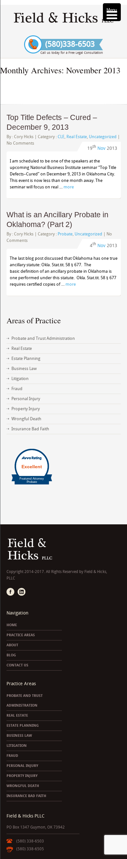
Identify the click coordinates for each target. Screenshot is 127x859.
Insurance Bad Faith (30, 428)
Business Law (24, 368)
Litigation (20, 378)
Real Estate (76, 136)
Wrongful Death (26, 418)
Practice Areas (21, 635)
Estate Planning (25, 358)
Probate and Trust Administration (43, 338)
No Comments (20, 143)
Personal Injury (25, 398)
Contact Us (17, 665)
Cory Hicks (24, 136)
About (12, 645)
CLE (61, 136)
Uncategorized (103, 136)
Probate (65, 234)
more (69, 187)
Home (12, 625)
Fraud (16, 388)
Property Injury (25, 408)
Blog (11, 655)
